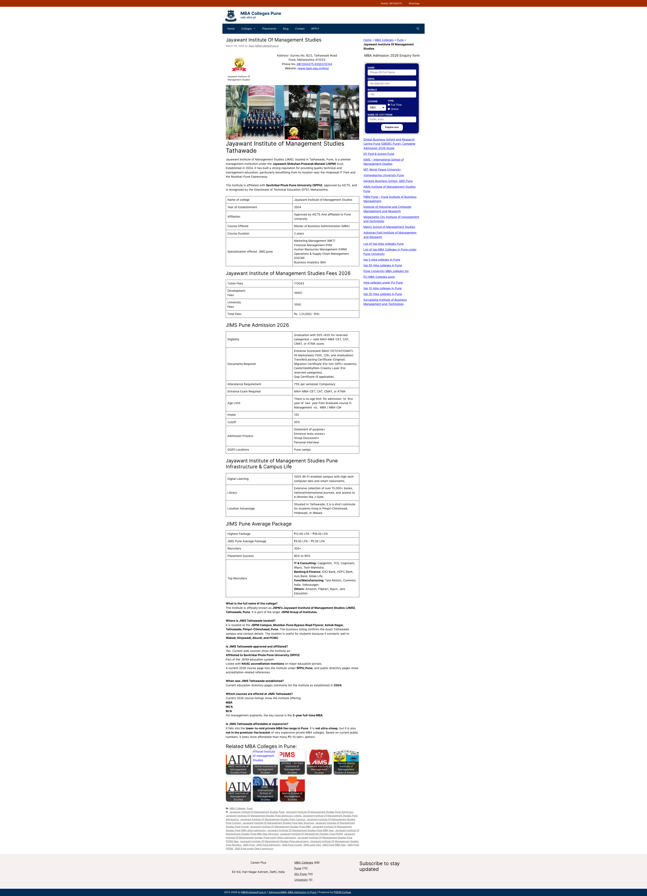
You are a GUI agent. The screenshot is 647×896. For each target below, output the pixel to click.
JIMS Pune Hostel (292, 844)
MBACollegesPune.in (253, 892)
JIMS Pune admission (268, 844)
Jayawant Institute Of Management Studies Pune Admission (319, 811)
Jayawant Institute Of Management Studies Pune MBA (280, 826)
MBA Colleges (237, 808)
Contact (299, 28)
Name (371, 67)
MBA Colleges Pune (260, 13)
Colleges (246, 28)
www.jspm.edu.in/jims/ (313, 68)
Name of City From (380, 114)
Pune (249, 808)
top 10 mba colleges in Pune (382, 288)
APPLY (315, 28)
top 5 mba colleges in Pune (381, 259)
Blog (285, 28)
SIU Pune (300, 874)
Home (231, 28)
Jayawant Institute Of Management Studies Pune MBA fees (300, 830)
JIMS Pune (249, 844)
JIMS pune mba (312, 844)
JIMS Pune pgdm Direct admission (253, 848)
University (301, 879)
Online (395, 109)
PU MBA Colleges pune (379, 277)
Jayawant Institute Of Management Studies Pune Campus (272, 819)
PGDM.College (342, 892)
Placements (269, 28)
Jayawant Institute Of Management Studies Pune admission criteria (263, 815)
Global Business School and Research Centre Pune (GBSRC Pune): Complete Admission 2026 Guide (389, 144)
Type (391, 101)
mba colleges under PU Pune (383, 282)
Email (371, 78)
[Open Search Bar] (418, 29)
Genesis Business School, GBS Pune (388, 181)
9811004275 (305, 64)
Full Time (396, 104)
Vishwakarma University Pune (383, 175)
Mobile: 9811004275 (391, 3)
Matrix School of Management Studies (389, 227)
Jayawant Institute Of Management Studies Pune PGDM (311, 833)
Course (373, 101)
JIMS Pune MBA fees (334, 844)
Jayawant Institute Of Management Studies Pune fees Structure (278, 822)
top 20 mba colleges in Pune (382, 294)
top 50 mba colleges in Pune (382, 265)
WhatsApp (414, 3)
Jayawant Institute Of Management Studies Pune (256, 811)
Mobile (372, 89)
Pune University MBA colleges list (386, 271)
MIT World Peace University (382, 169)
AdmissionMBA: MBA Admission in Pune (292, 892)
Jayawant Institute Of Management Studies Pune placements (274, 841)
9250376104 (323, 64)
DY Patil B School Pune (378, 154)
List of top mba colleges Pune (383, 243)
